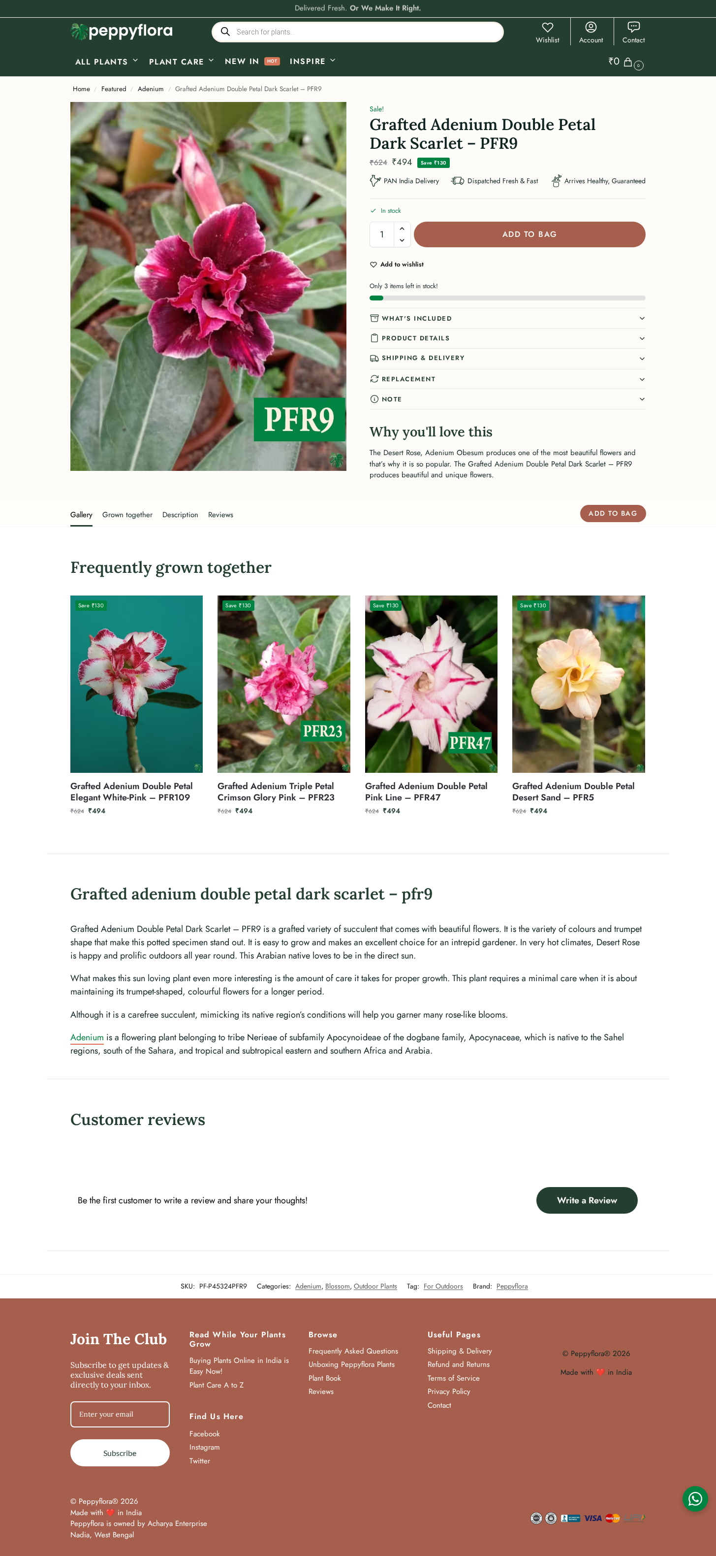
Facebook (204, 1433)
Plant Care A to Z (216, 1385)
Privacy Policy (449, 1391)
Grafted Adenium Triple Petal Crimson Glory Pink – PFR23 (276, 792)
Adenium (151, 89)
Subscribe (119, 1452)
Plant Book (325, 1378)
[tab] (83, 514)
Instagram (204, 1447)
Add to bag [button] (136, 832)
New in (242, 61)
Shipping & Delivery (423, 358)
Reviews (220, 514)
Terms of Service (454, 1378)
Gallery (81, 514)
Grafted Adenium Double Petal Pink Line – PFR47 (426, 792)
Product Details (416, 338)
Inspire (308, 61)
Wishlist (547, 40)
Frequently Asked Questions (353, 1351)
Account (591, 40)
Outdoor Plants (375, 1286)
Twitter (199, 1461)
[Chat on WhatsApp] (695, 1499)
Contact (634, 40)
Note (392, 399)
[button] (627, 61)
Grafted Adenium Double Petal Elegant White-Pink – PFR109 (131, 792)
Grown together (127, 514)
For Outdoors (443, 1286)
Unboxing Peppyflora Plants (352, 1364)
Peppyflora (512, 1286)
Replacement (409, 379)
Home (81, 89)
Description (180, 514)
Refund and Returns (459, 1364)
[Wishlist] (188, 610)
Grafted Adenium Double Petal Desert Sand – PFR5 (573, 792)
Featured (113, 89)
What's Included (417, 318)
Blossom (337, 1286)
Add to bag (530, 234)
